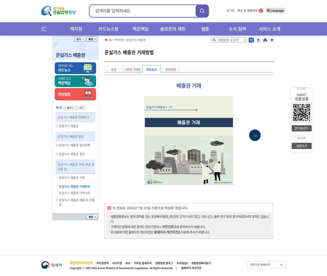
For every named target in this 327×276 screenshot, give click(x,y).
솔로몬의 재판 (173, 29)
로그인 (231, 10)
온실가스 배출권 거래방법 (74, 186)
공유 (251, 40)
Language (277, 10)
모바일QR (182, 263)
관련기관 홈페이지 (260, 265)
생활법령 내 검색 (228, 40)
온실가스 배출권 (70, 54)
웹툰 (205, 29)
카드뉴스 (151, 69)
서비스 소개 (269, 29)
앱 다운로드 (302, 128)
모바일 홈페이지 (143, 263)
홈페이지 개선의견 (191, 268)
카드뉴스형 (108, 29)
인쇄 (265, 40)
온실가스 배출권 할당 (71, 136)
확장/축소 (91, 39)
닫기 (79, 39)
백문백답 (141, 29)
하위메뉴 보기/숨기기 (57, 126)
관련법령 (170, 69)
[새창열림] (51, 263)
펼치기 (69, 108)
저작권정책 (102, 263)
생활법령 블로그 (164, 263)
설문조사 (301, 145)
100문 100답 (133, 69)
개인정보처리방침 (81, 262)
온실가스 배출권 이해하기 (73, 117)
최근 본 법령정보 (249, 10)
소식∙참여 (237, 29)
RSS (127, 263)
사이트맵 (117, 263)
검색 (202, 10)
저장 (258, 40)
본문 (114, 69)
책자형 (76, 29)
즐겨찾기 (272, 40)
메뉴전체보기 (45, 29)
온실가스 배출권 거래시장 (74, 193)
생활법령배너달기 (201, 263)
